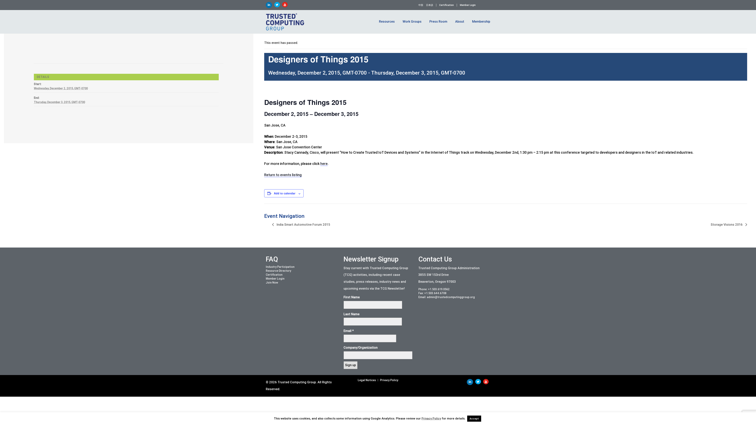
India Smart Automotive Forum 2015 (303, 224)
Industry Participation (280, 266)
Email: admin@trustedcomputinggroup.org (446, 297)
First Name (352, 297)
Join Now (272, 282)
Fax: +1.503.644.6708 (432, 293)
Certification (446, 5)
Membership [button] (481, 21)
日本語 (429, 5)
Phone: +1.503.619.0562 (434, 289)
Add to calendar (284, 193)
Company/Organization (361, 347)
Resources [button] (387, 21)
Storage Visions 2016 (727, 224)
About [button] (459, 21)
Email (349, 331)
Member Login (468, 5)
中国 (420, 5)
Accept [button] (474, 418)
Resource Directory (278, 270)
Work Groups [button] (412, 21)
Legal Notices (367, 380)
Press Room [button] (438, 21)
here (324, 164)
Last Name (351, 314)
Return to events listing (283, 175)
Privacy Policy (389, 380)
